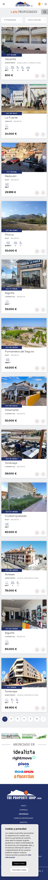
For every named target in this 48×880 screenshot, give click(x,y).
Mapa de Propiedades (23, 818)
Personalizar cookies (19, 870)
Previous (3, 40)
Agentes (23, 822)
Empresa (23, 810)
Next (44, 40)
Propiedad (23, 814)
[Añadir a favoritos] (37, 75)
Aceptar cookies (19, 863)
